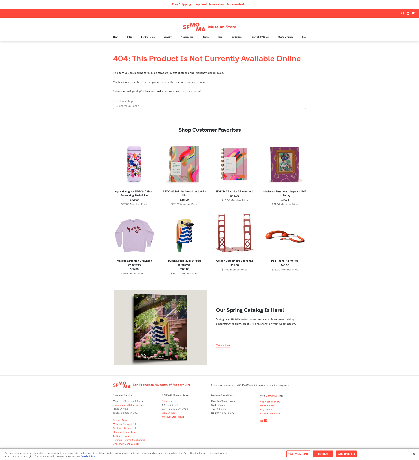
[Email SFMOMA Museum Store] (261, 421)
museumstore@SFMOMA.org (128, 405)
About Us (167, 401)
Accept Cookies (346, 453)
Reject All (323, 453)
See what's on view (270, 402)
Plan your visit (267, 406)
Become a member (270, 414)
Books (205, 37)
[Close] (413, 454)
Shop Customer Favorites (209, 130)
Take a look (223, 345)
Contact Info (120, 420)
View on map (168, 413)
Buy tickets (266, 410)
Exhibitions (237, 37)
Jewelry (168, 37)
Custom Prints (285, 37)
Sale (304, 37)
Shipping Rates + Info (124, 432)
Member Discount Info (125, 424)
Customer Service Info (125, 428)
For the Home (148, 37)
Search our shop (123, 101)
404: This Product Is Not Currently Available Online (207, 59)
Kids (220, 37)
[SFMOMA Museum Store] (209, 27)
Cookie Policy (88, 456)
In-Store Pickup (121, 436)
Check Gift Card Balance (126, 444)
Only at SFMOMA (260, 37)
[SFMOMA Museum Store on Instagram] (265, 421)
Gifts (129, 37)
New (115, 37)
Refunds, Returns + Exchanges (129, 440)
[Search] (403, 13)
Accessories (187, 37)
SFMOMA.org (273, 396)
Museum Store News (173, 417)
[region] (209, 454)
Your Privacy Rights (298, 453)
